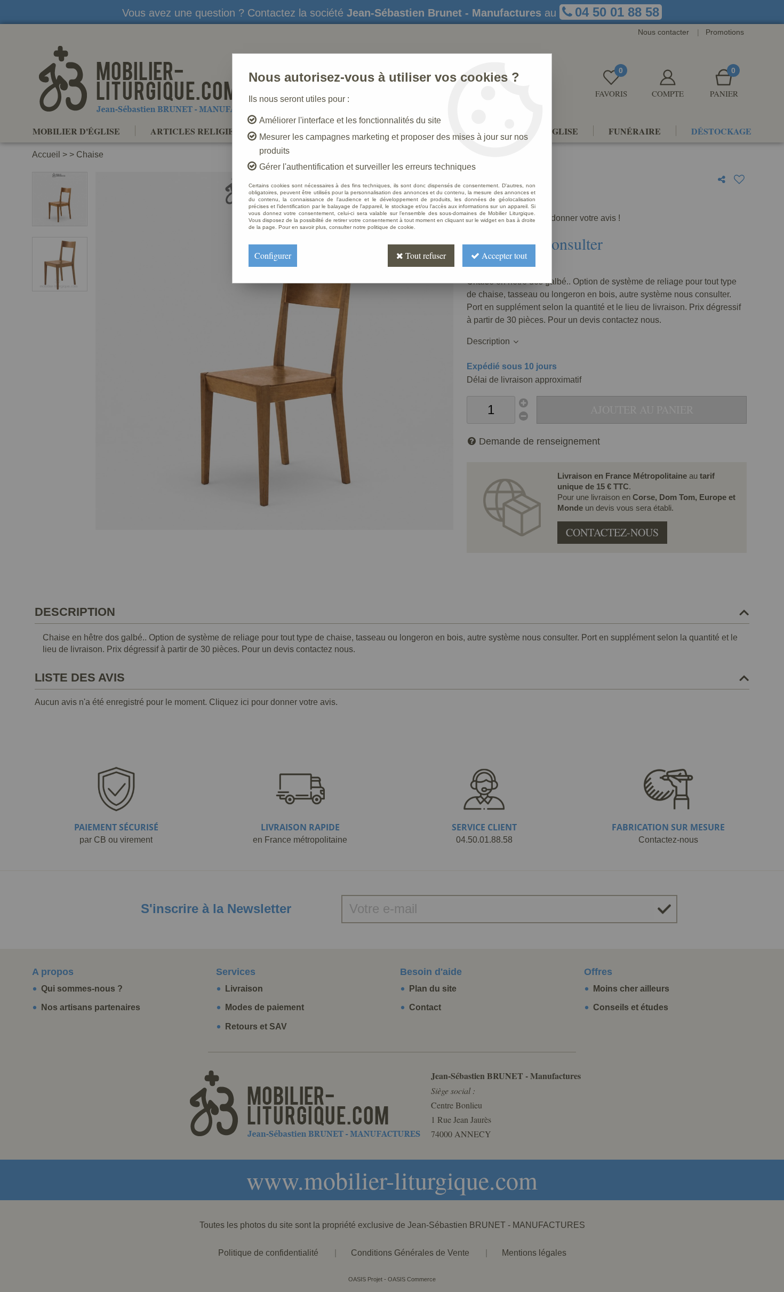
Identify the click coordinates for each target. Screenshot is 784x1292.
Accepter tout (503, 255)
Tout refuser (424, 255)
